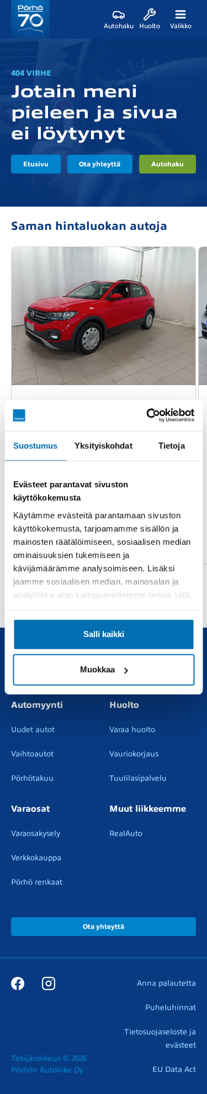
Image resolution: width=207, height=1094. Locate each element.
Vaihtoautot (32, 754)
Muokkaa (97, 669)
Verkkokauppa (36, 858)
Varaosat (30, 809)
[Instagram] (48, 983)
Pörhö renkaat (36, 882)
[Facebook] (17, 983)
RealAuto (125, 833)
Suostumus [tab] (35, 445)
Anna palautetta (166, 983)
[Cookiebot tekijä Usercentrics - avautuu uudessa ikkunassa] (147, 415)
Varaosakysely (35, 833)
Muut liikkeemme (147, 809)
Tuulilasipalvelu (138, 778)
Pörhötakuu (32, 778)
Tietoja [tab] (171, 445)
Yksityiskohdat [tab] (103, 445)
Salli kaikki (103, 634)
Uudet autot (33, 729)
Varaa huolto (132, 729)
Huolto (124, 705)
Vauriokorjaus (133, 754)
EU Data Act (174, 1069)
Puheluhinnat (170, 1007)
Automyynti (37, 705)
